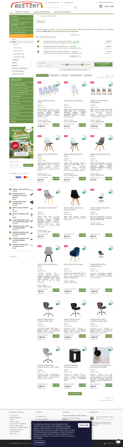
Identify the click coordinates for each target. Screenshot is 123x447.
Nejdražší (64, 75)
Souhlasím (83, 425)
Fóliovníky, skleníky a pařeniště (18, 24)
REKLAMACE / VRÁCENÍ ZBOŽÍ (19, 427)
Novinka (48, 66)
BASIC (15, 44)
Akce (40, 66)
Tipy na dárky (15, 114)
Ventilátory (15, 110)
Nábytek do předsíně (19, 68)
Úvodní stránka (11, 12)
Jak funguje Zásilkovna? (16, 429)
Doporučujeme (42, 75)
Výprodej (14, 16)
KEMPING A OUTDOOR (18, 107)
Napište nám (13, 433)
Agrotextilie (15, 103)
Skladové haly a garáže (19, 89)
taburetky (75, 31)
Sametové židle (18, 50)
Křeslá (14, 62)
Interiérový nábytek (18, 36)
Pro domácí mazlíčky (18, 32)
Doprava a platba (14, 421)
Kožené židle (17, 47)
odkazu (40, 438)
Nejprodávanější (76, 75)
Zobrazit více (75, 34)
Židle (14, 42)
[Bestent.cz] (26, 4)
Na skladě (42, 63)
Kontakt (12, 419)
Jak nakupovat (14, 415)
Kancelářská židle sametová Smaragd (61, 41)
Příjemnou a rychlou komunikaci (71, 418)
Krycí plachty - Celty (18, 29)
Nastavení (39, 442)
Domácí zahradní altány (19, 92)
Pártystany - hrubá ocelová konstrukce (18, 84)
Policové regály (18, 71)
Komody (15, 65)
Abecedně (88, 75)
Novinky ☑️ (14, 20)
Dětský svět (15, 100)
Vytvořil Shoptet (110, 443)
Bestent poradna (23, 12)
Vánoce (13, 118)
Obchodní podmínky (15, 417)
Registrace (110, 2)
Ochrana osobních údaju (16, 425)
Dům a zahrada (16, 96)
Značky (13, 121)
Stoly (14, 39)
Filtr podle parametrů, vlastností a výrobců (74, 69)
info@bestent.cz (42, 416)
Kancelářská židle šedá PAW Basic (59, 46)
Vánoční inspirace (15, 431)
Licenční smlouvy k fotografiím (18, 423)
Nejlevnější (54, 75)
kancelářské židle (58, 31)
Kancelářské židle (19, 54)
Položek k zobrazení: (103, 64)
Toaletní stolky (18, 74)
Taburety (15, 60)
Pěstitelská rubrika (62, 12)
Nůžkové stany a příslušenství (17, 79)
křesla (68, 31)
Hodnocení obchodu (42, 12)
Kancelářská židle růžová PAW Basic (60, 51)
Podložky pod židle (19, 57)
